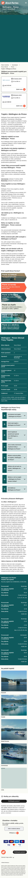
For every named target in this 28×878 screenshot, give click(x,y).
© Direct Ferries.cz (5, 862)
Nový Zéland (4, 67)
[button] (14, 415)
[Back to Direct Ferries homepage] (9, 3)
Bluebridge (4, 180)
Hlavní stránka (5, 65)
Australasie (15, 65)
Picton (12, 67)
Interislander (4, 179)
